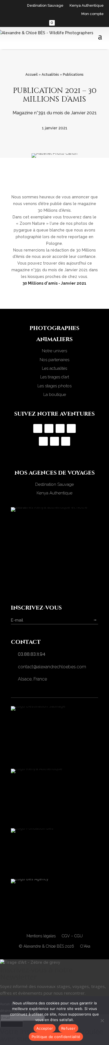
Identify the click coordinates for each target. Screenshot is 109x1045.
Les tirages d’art (54, 376)
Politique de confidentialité (56, 1036)
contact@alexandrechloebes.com (52, 666)
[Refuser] (102, 1020)
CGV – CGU (72, 936)
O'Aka (85, 946)
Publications (73, 75)
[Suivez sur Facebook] (48, 428)
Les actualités (54, 368)
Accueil (31, 75)
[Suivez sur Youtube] (71, 428)
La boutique (54, 394)
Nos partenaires (54, 359)
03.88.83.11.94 (31, 654)
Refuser (68, 1028)
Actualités (50, 75)
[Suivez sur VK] (65, 441)
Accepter (44, 1028)
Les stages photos (54, 385)
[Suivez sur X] (54, 441)
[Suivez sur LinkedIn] (43, 441)
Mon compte (92, 14)
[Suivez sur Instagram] (37, 428)
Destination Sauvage (45, 6)
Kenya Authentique (87, 6)
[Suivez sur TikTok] (60, 428)
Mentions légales (41, 936)
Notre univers (54, 350)
